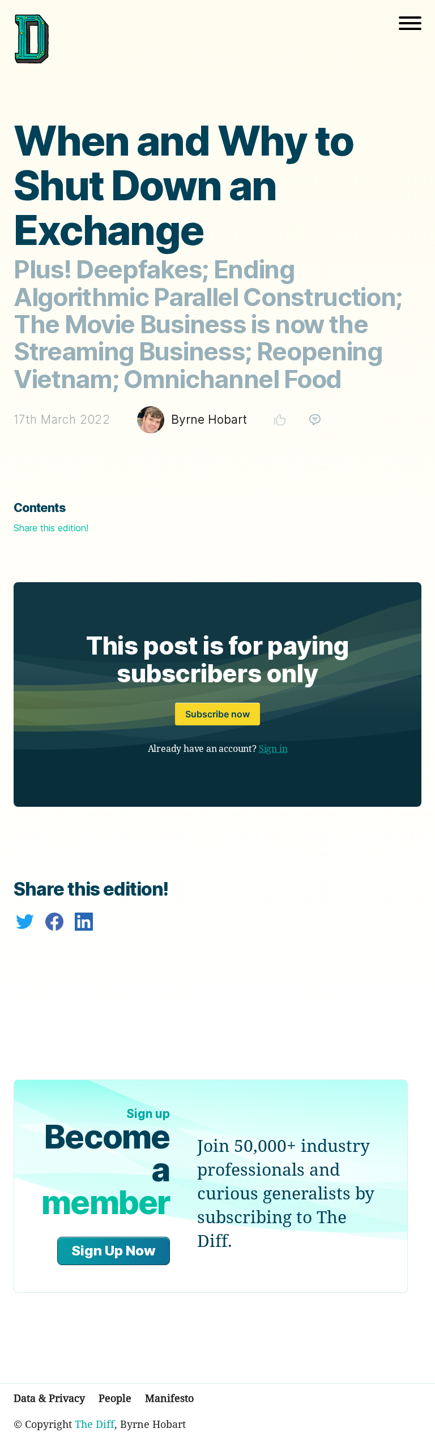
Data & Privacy (49, 1398)
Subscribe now (217, 714)
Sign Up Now (113, 1250)
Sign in (273, 748)
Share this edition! (51, 528)
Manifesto (169, 1398)
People (115, 1398)
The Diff (94, 1424)
